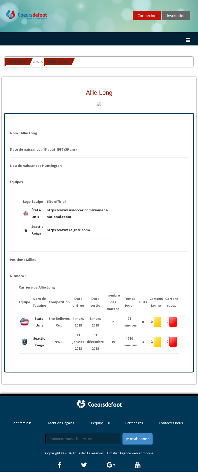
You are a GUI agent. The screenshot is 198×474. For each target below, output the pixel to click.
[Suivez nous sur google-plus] (120, 465)
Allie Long (58, 61)
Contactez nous (171, 423)
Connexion (146, 15)
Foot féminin (21, 423)
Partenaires (134, 423)
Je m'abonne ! (137, 438)
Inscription (176, 15)
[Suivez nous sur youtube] (138, 465)
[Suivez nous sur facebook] (68, 465)
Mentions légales (61, 423)
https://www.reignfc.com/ (68, 230)
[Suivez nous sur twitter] (93, 465)
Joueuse (17, 61)
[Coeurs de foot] (24, 10)
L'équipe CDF (101, 423)
